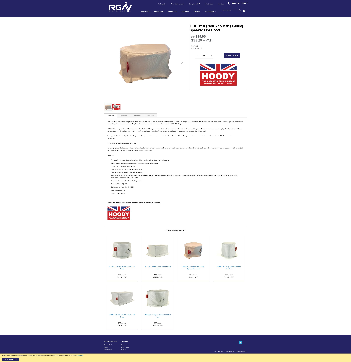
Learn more (80, 355)
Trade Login (162, 4)
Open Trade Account (177, 4)
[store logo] (120, 11)
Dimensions (137, 115)
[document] (175, 358)
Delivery (106, 347)
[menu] (180, 12)
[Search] (240, 10)
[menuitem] (145, 12)
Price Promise (108, 349)
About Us (221, 4)
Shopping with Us (194, 4)
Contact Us (209, 4)
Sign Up (123, 349)
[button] (181, 62)
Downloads (150, 115)
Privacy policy (125, 347)
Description (110, 115)
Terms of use (124, 345)
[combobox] (231, 11)
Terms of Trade (108, 345)
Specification (124, 115)
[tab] (110, 115)
